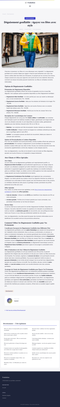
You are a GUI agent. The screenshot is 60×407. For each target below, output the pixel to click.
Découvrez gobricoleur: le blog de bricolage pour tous (15, 344)
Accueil (4, 14)
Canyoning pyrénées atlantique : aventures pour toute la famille (43, 339)
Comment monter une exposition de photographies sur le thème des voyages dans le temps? (15, 348)
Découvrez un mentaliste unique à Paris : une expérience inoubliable (14, 358)
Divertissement (10, 14)
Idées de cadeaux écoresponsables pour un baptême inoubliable (16, 329)
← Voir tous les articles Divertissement (15, 310)
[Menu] (30, 6)
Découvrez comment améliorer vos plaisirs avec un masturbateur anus (15, 353)
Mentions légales (6, 395)
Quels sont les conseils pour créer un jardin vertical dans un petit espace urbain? (15, 334)
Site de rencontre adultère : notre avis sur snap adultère (42, 334)
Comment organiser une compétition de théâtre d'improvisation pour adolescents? (42, 348)
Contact (4, 398)
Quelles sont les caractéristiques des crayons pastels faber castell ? (44, 353)
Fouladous (30, 3)
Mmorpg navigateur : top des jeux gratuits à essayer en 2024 (44, 344)
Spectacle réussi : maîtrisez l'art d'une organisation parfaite (43, 329)
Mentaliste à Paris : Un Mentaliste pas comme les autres (15, 363)
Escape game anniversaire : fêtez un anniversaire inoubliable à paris (15, 339)
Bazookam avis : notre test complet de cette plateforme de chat (42, 358)
